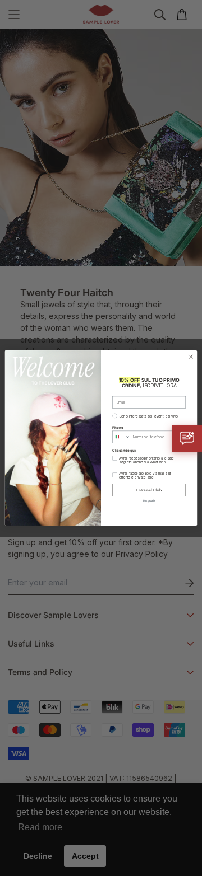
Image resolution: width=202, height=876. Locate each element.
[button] (187, 438)
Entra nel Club (148, 490)
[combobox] (122, 437)
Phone (117, 427)
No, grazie (149, 500)
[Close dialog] (190, 356)
